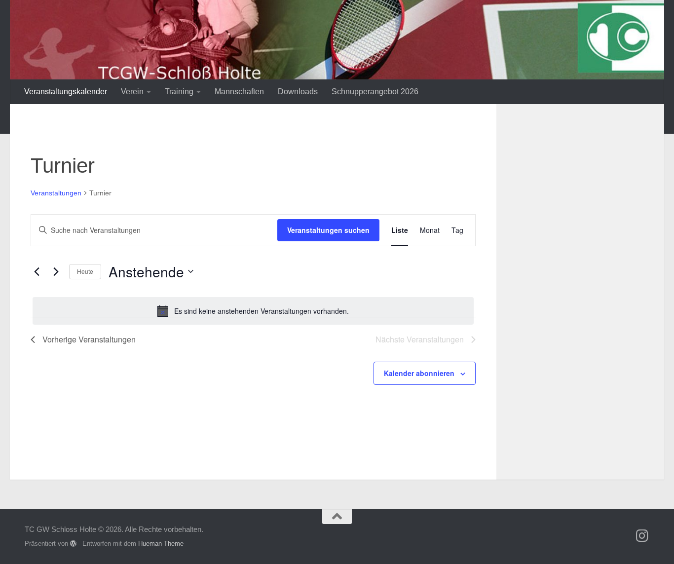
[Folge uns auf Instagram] (642, 536)
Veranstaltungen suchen (328, 230)
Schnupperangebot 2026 (375, 91)
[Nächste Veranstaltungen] (56, 271)
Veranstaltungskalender (65, 91)
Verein (132, 91)
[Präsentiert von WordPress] (73, 543)
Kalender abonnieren (419, 373)
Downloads (298, 91)
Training (179, 91)
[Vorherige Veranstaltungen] (36, 271)
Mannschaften (239, 91)
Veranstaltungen (56, 193)
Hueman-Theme (161, 543)
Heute (85, 271)
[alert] (253, 311)
